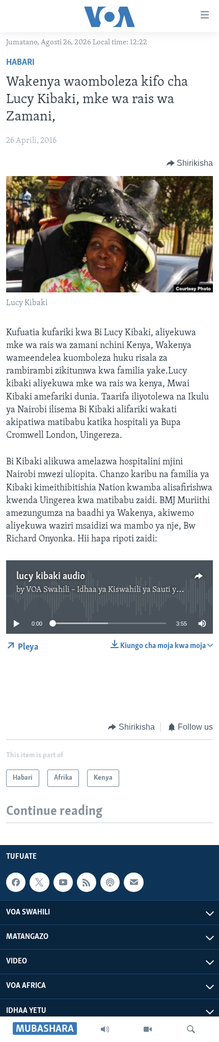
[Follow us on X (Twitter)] (39, 882)
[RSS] (86, 882)
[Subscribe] (133, 882)
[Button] (190, 163)
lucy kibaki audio (50, 577)
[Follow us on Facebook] (15, 882)
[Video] (147, 1029)
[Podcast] (110, 882)
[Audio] (105, 1029)
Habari (20, 62)
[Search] (191, 1029)
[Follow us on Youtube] (63, 882)
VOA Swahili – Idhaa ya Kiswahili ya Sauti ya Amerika (119, 590)
